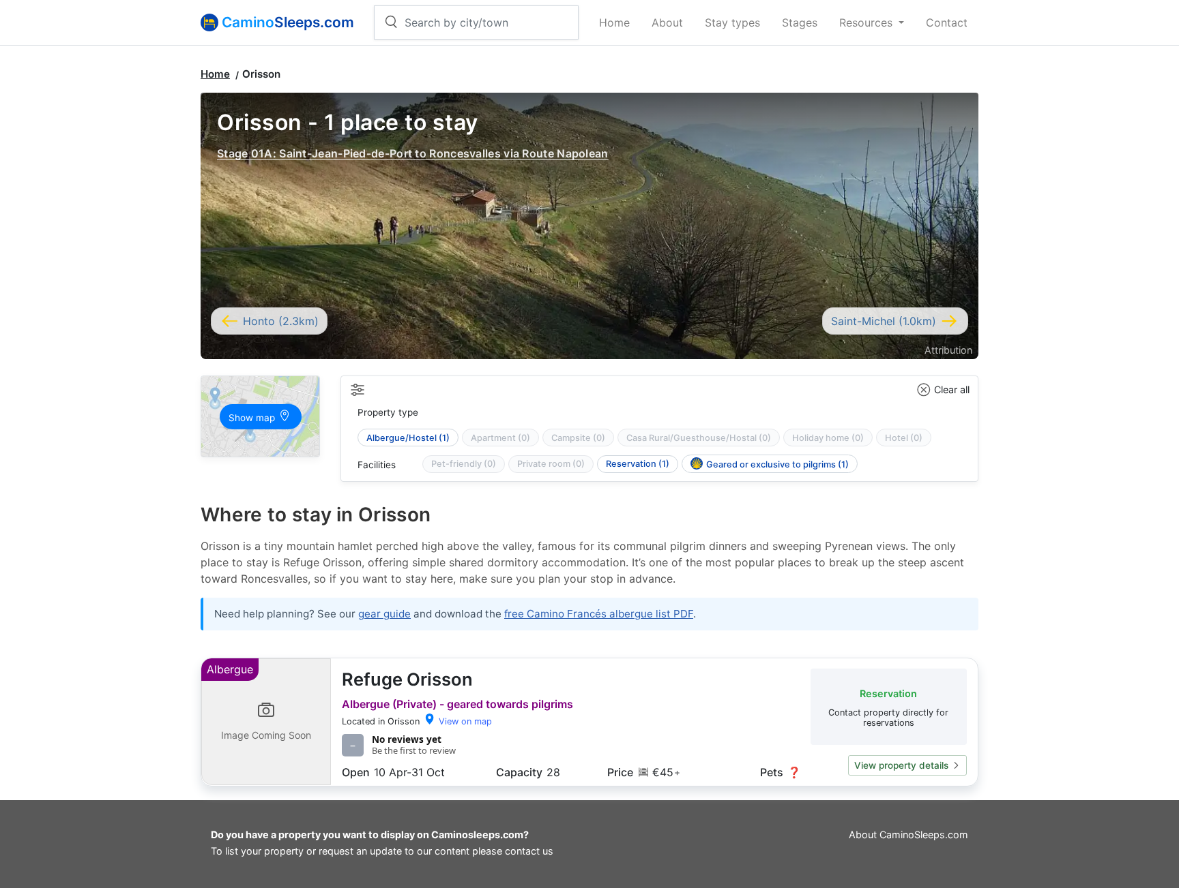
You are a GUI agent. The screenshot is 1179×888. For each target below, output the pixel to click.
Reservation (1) (637, 464)
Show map (253, 417)
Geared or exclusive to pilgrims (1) (777, 464)
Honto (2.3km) (281, 321)
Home (614, 22)
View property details (901, 765)
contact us (529, 851)
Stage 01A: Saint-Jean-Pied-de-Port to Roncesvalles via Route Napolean (413, 153)
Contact (946, 22)
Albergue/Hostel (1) (408, 438)
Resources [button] (867, 22)
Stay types (732, 22)
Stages (799, 22)
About (667, 22)
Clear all (952, 389)
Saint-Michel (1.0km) (883, 321)
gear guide (384, 613)
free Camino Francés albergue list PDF (598, 613)
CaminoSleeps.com (923, 834)
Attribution (948, 350)
